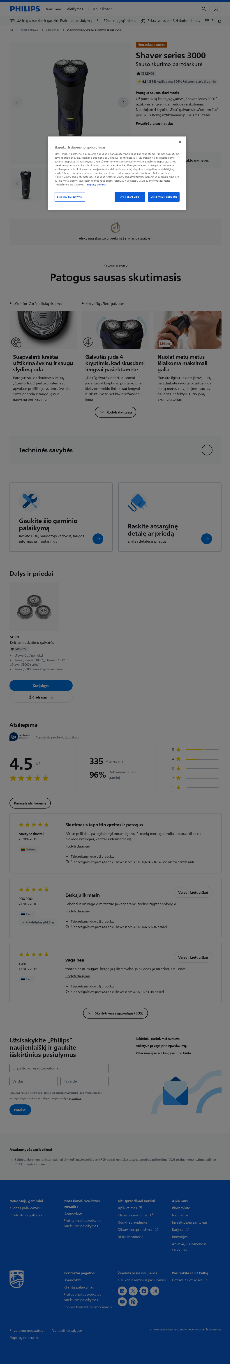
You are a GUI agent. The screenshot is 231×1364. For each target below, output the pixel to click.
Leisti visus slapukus (164, 197)
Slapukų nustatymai (70, 197)
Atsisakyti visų (129, 197)
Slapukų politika (96, 184)
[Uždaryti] (180, 142)
